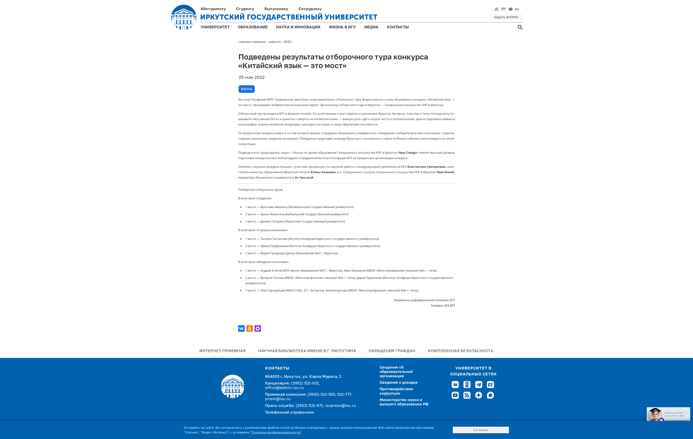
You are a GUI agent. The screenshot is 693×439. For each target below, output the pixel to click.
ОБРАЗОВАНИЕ (253, 27)
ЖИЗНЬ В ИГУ (342, 27)
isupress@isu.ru (340, 406)
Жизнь (246, 89)
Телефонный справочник (289, 412)
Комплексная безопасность (461, 351)
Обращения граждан (392, 351)
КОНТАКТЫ (398, 27)
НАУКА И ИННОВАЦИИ (298, 27)
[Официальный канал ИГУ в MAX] (668, 416)
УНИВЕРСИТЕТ (215, 27)
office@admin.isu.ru (284, 388)
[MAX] (258, 328)
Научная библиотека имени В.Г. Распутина (307, 351)
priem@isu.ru (278, 399)
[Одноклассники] (250, 328)
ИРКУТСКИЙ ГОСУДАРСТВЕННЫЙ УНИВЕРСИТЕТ (289, 17)
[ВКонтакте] (242, 328)
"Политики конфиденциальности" (276, 432)
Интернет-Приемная (222, 351)
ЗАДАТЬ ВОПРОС (506, 17)
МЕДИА (371, 27)
